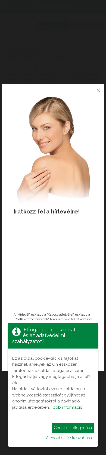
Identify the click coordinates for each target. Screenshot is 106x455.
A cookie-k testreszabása (69, 437)
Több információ (67, 407)
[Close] (98, 90)
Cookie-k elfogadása (73, 427)
